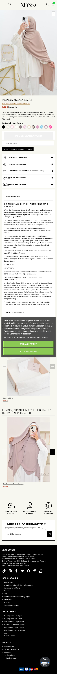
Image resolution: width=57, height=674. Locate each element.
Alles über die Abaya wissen (14, 621)
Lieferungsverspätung (12, 588)
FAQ (5, 594)
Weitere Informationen (14, 337)
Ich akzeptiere (28, 344)
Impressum (8, 599)
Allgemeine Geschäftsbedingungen (17, 597)
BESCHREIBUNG (12, 197)
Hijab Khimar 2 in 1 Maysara (13, 484)
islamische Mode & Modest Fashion (30, 554)
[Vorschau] (28, 395)
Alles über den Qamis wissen (14, 630)
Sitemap (7, 602)
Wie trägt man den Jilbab (13, 619)
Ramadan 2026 (9, 636)
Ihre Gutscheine (9, 655)
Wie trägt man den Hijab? (13, 616)
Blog (5, 633)
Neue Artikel (8, 582)
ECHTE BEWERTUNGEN (15, 313)
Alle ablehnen (28, 351)
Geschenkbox (8, 398)
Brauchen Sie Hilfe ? (18, 185)
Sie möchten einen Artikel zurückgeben (18, 585)
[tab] (28, 197)
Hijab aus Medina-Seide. (13, 215)
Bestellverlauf (9, 646)
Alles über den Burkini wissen (14, 627)
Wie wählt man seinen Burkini (14, 624)
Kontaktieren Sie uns (11, 605)
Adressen (7, 652)
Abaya (24, 561)
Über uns (7, 591)
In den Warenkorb (28, 135)
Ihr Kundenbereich (10, 658)
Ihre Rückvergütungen (12, 649)
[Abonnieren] (49, 534)
